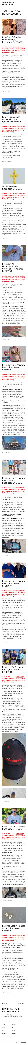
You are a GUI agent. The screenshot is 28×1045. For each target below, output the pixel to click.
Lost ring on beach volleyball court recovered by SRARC (12, 119)
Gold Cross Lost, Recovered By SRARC (12, 187)
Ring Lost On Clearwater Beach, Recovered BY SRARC (13, 583)
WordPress (23, 1042)
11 (6, 1003)
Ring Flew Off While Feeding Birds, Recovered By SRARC (12, 39)
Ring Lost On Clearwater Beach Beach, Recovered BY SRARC (13, 480)
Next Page (22, 1003)
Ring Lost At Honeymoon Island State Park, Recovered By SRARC (12, 267)
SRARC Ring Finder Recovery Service (8, 3)
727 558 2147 (19, 47)
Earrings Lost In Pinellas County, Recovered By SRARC (13, 928)
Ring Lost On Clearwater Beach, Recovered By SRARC (13, 367)
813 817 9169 (21, 50)
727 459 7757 (21, 49)
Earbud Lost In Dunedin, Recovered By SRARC (13, 827)
